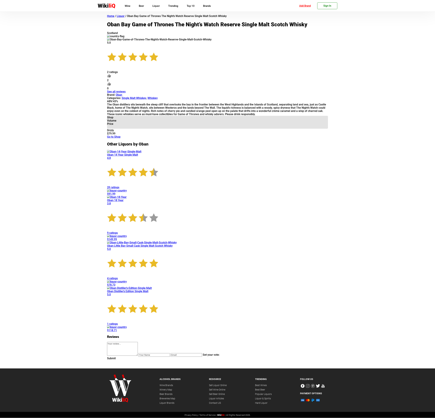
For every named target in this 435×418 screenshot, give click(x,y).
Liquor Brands (167, 403)
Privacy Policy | (192, 415)
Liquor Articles (216, 398)
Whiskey (152, 98)
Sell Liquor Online (218, 385)
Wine (127, 5)
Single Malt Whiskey (134, 98)
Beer (141, 5)
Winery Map (166, 389)
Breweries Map (167, 398)
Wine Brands (166, 385)
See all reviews (116, 91)
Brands (207, 5)
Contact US (215, 403)
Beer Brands (166, 394)
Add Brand (305, 5)
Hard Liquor (261, 403)
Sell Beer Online (217, 394)
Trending (173, 5)
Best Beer (260, 389)
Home (110, 16)
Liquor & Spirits (263, 398)
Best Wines (261, 385)
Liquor (156, 5)
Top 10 (191, 5)
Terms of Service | (208, 415)
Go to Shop (113, 136)
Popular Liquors (263, 394)
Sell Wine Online (217, 389)
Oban (119, 94)
